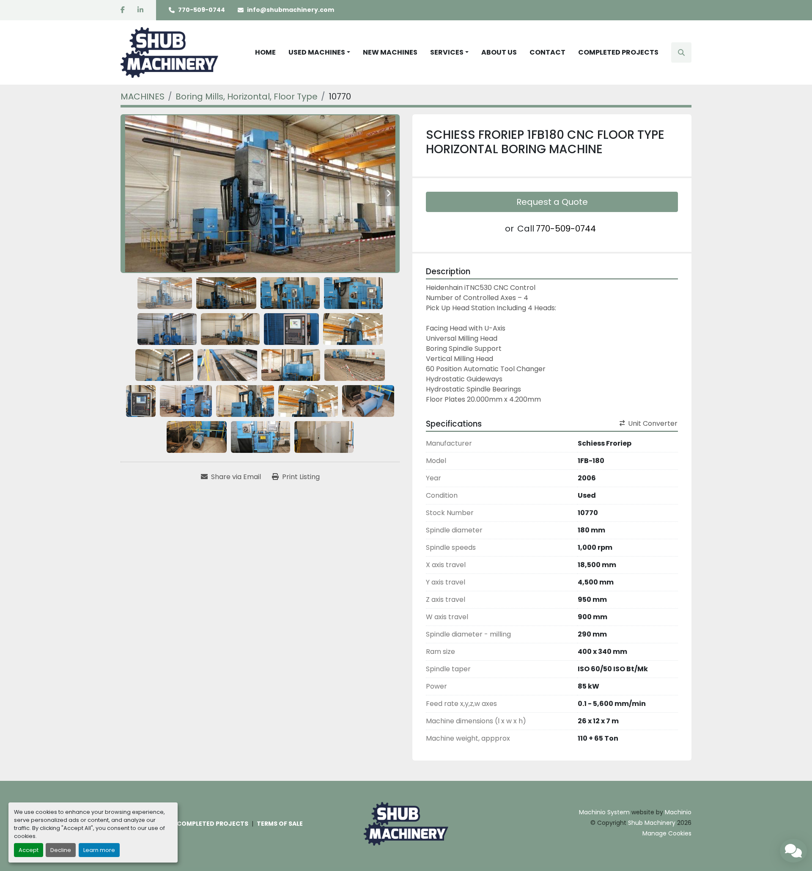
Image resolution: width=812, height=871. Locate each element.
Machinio (678, 812)
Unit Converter (653, 423)
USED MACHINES (316, 52)
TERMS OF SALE (280, 823)
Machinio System (604, 812)
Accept (28, 850)
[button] (319, 52)
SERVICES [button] (447, 52)
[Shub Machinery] (406, 823)
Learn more (99, 850)
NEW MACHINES (390, 52)
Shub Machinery (651, 823)
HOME (265, 52)
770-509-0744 (201, 10)
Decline (60, 850)
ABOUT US (499, 52)
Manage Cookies (666, 833)
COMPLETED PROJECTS (618, 52)
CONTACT (547, 52)
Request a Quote (552, 202)
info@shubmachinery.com (290, 10)
